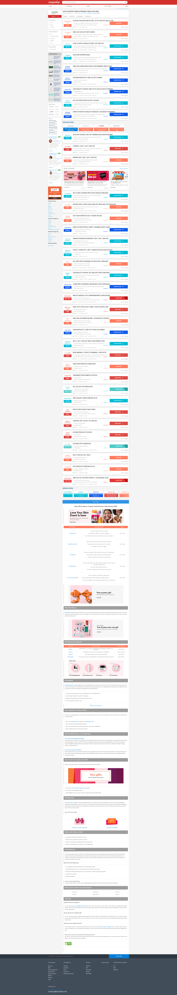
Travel (65, 969)
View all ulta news (124, 168)
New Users (72, 16)
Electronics (66, 971)
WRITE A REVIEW (96, 13)
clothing (49, 220)
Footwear (66, 968)
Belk (114, 968)
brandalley (50, 212)
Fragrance (53, 38)
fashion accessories (52, 226)
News (127, 6)
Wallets (50, 975)
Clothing (66, 966)
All (51, 34)
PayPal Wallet (53, 49)
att (48, 204)
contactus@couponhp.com (57, 992)
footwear (50, 222)
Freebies (49, 241)
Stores (88, 6)
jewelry (49, 228)
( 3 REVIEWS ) (90, 13)
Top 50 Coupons (52, 973)
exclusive (52, 27)
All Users (65, 16)
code (52, 24)
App (51, 42)
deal (51, 22)
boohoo (49, 207)
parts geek (50, 209)
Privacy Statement (52, 969)
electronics (50, 225)
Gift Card (50, 234)
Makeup (52, 40)
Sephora (88, 966)
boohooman (50, 216)
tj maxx (49, 215)
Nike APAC (88, 969)
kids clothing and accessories (53, 229)
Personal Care (88, 16)
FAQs (49, 968)
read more (83, 188)
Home (50, 6)
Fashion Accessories (69, 973)
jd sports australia (51, 213)
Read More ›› (51, 167)
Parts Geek (88, 973)
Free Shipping (79, 16)
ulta (49, 210)
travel (49, 223)
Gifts (49, 235)
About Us (50, 966)
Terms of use (51, 971)
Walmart (115, 969)
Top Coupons (107, 6)
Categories (69, 6)
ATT (87, 968)
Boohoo (88, 971)
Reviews (50, 977)
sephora (49, 203)
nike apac (50, 206)
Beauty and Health (124, 8)
